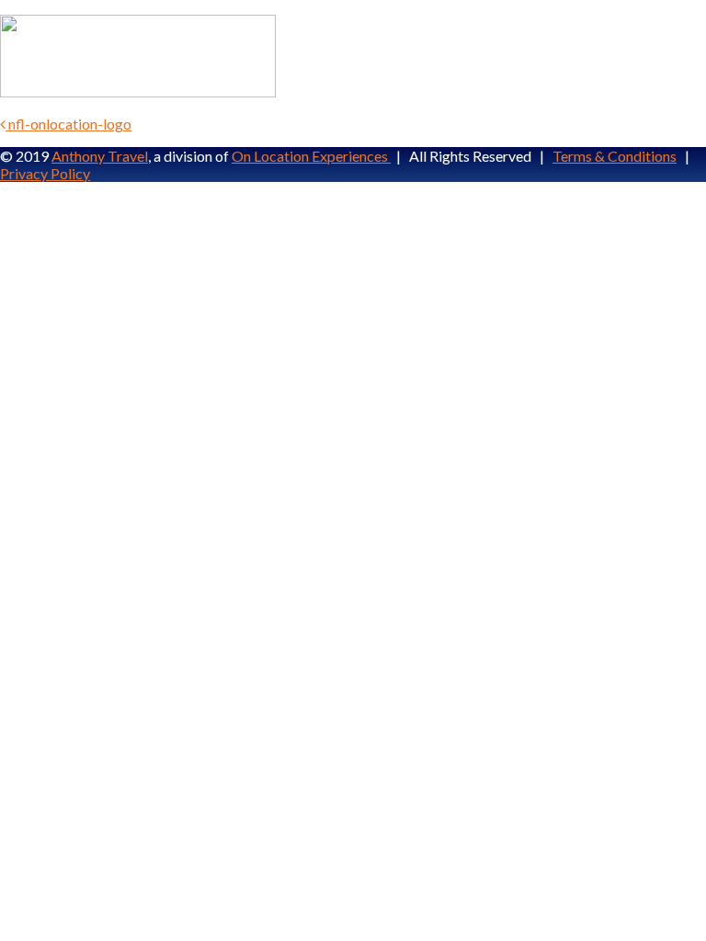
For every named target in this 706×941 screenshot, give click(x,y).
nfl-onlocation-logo (68, 123)
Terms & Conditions (614, 155)
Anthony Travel (99, 155)
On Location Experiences (311, 155)
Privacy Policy (45, 173)
